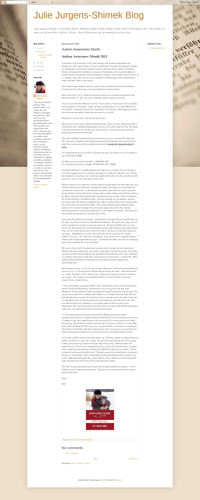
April (41, 51)
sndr (103, 480)
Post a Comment (72, 453)
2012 (38, 48)
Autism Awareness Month (45, 55)
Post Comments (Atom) (81, 463)
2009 (38, 66)
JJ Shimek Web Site (157, 48)
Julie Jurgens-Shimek (42, 97)
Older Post (134, 458)
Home (95, 458)
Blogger (119, 480)
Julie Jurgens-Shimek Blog (89, 15)
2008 (38, 70)
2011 (38, 62)
